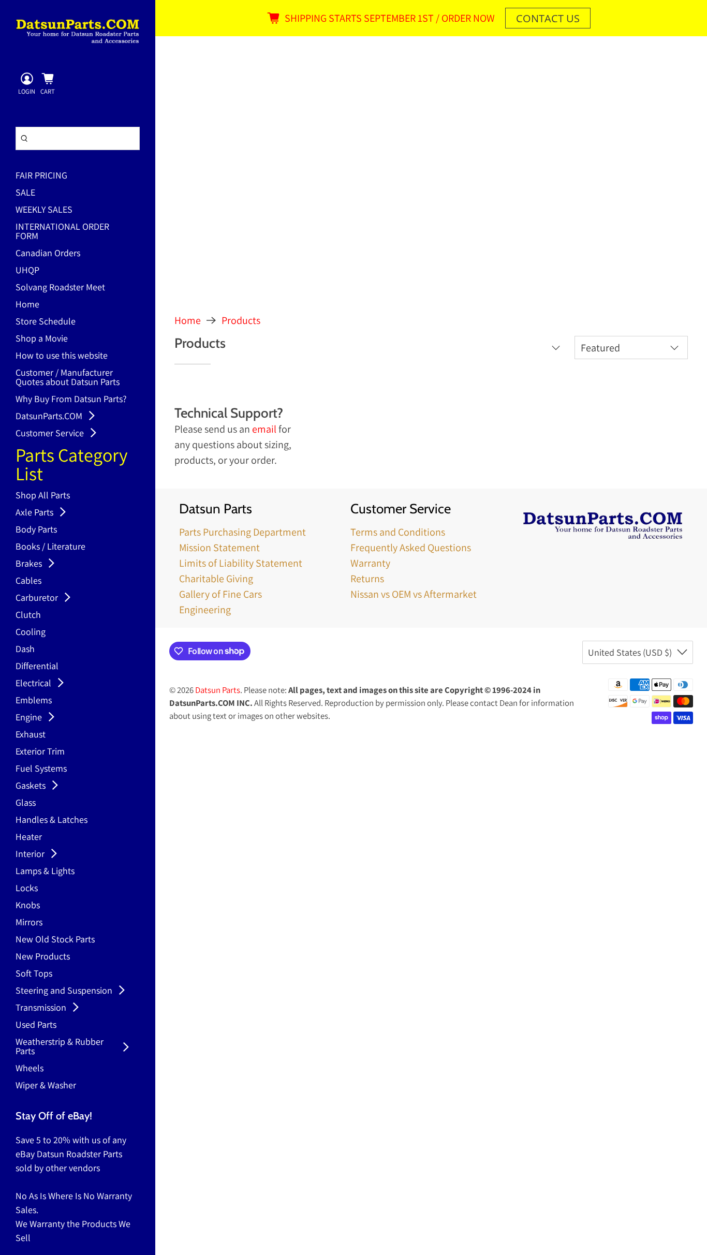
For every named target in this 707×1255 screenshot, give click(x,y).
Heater (29, 837)
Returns (367, 578)
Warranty (370, 563)
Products (241, 320)
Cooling (31, 632)
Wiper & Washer (46, 1086)
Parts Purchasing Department (242, 532)
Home (27, 305)
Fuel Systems (41, 769)
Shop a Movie (42, 339)
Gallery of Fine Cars (220, 594)
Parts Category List (72, 465)
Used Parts (36, 1025)
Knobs (28, 905)
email (264, 429)
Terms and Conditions (397, 532)
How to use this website (62, 356)
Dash (25, 649)
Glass (26, 803)
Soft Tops (34, 974)
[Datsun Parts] (78, 31)
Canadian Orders (48, 253)
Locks (27, 888)
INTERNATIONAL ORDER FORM (62, 232)
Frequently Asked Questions (410, 547)
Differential (37, 666)
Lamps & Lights (45, 871)
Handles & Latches (51, 820)
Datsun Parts (217, 690)
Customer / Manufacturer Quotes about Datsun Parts (68, 378)
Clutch (28, 615)
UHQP (27, 270)
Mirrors (29, 923)
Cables (28, 581)
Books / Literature (50, 547)
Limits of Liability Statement (240, 563)
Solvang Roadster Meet (60, 288)
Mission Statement (219, 547)
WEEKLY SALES (44, 210)
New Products (43, 957)
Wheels (29, 1069)
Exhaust (31, 735)
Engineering (205, 609)
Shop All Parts (43, 496)
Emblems (34, 701)
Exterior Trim (40, 752)
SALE (25, 193)
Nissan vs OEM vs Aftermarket (413, 594)
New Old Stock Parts (55, 940)
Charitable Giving (216, 578)
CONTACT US (548, 18)
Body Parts (36, 530)
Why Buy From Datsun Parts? (71, 399)
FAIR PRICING (41, 176)
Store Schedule (46, 322)
